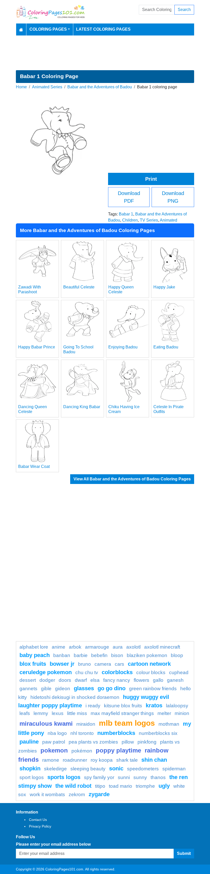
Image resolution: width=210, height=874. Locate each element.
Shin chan (154, 760)
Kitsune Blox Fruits (123, 705)
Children (130, 220)
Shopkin (29, 768)
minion (182, 713)
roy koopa (102, 760)
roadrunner (75, 760)
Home (21, 87)
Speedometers (143, 768)
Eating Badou (165, 347)
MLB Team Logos (127, 723)
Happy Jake (164, 287)
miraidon (85, 724)
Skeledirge (55, 768)
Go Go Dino (111, 688)
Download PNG (173, 197)
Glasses (84, 688)
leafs (24, 713)
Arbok (75, 647)
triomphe (145, 786)
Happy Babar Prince (36, 347)
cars (119, 664)
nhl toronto (82, 733)
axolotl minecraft (162, 647)
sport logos (31, 777)
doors (65, 680)
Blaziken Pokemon (147, 655)
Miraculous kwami (46, 723)
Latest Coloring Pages (103, 29)
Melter (164, 713)
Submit (184, 853)
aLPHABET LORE (33, 647)
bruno (84, 664)
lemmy (41, 713)
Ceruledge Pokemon (45, 672)
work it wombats (47, 794)
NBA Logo (57, 733)
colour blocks (150, 672)
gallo (158, 680)
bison (117, 655)
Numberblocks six (158, 733)
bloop (177, 655)
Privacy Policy (40, 826)
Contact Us (38, 820)
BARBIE (81, 655)
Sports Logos (63, 777)
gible (46, 688)
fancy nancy (116, 680)
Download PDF (129, 197)
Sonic (116, 768)
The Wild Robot (73, 786)
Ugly (164, 786)
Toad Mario (120, 786)
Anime (58, 647)
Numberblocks (116, 733)
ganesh (175, 680)
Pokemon (54, 750)
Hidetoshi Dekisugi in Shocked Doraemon (74, 697)
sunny (140, 777)
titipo (100, 786)
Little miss (77, 713)
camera (102, 664)
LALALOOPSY (177, 705)
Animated (168, 220)
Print (151, 179)
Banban (61, 655)
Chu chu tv (86, 672)
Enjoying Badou (123, 347)
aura (118, 647)
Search (184, 9)
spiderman (174, 768)
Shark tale (127, 760)
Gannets (28, 688)
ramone (50, 760)
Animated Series (47, 87)
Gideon (62, 688)
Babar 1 (126, 214)
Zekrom (77, 794)
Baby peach (34, 655)
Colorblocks (117, 672)
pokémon (81, 751)
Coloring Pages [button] (48, 29)
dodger (47, 680)
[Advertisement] (105, 53)
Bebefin (99, 655)
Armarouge (97, 647)
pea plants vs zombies (93, 742)
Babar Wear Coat (34, 466)
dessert (27, 680)
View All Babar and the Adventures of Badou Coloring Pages (132, 479)
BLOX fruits (32, 664)
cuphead (178, 672)
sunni (124, 777)
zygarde (99, 794)
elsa (95, 680)
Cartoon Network (149, 664)
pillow (128, 742)
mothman (169, 724)
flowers (141, 680)
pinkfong (147, 742)
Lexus (58, 713)
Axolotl (133, 647)
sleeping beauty (88, 768)
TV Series (149, 220)
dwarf (81, 680)
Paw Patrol (53, 742)
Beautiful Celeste (78, 287)
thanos (158, 777)
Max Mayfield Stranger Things (122, 713)
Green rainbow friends (153, 688)
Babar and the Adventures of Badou (99, 87)
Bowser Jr (62, 664)
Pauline (29, 741)
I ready (93, 705)
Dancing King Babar (81, 407)
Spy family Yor (99, 777)
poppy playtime (118, 750)
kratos (154, 705)
